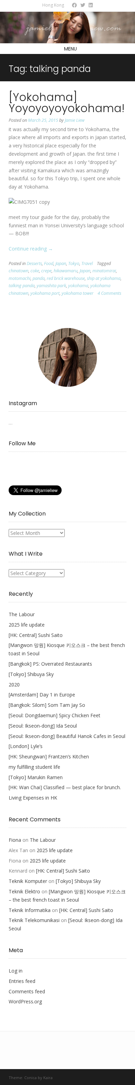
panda (39, 278)
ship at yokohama (103, 278)
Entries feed (22, 981)
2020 (14, 684)
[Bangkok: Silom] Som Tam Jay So (47, 705)
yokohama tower (77, 293)
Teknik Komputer (28, 881)
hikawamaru (66, 271)
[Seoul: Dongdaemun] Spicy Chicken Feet (54, 715)
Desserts (34, 263)
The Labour (22, 614)
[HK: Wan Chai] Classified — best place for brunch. (65, 787)
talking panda (22, 286)
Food (48, 263)
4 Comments (109, 293)
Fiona (15, 840)
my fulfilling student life (34, 767)
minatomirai (104, 271)
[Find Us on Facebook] (74, 5)
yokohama (78, 286)
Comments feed (27, 991)
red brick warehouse (66, 278)
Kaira (48, 1077)
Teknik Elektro (24, 891)
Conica (30, 1077)
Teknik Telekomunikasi (34, 920)
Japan (60, 263)
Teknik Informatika (30, 910)
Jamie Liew (74, 120)
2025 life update (27, 624)
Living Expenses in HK (33, 797)
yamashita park (51, 286)
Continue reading (31, 248)
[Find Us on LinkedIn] (91, 5)
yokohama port (45, 293)
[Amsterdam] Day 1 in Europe (42, 694)
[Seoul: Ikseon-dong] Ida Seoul (43, 725)
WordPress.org (25, 1001)
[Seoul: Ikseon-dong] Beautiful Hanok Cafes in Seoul (67, 736)
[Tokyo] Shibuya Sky (31, 674)
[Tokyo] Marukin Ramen (36, 777)
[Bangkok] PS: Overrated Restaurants (50, 663)
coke (34, 271)
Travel (87, 263)
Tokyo (73, 263)
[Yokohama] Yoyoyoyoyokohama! (67, 102)
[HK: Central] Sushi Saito (36, 635)
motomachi (19, 278)
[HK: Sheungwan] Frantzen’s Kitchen (49, 756)
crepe (46, 271)
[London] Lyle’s (26, 746)
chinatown (18, 271)
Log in (15, 970)
